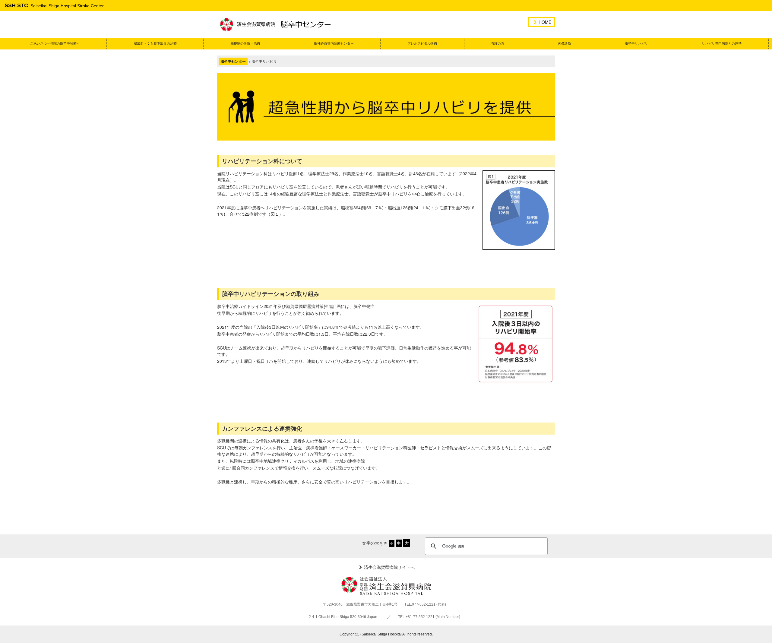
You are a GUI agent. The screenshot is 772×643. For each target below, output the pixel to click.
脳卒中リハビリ (636, 43)
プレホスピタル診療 (422, 43)
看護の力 (497, 43)
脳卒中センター (233, 61)
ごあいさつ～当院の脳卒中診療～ (55, 43)
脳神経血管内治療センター (334, 43)
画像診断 (564, 43)
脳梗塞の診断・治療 (245, 43)
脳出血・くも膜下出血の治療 (155, 43)
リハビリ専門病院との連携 (722, 43)
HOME (545, 22)
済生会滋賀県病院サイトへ (389, 567)
